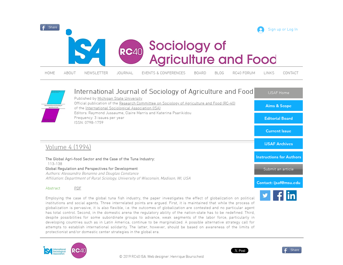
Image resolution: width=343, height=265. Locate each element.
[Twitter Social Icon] (265, 195)
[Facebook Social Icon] (278, 195)
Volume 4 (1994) (68, 148)
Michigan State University (120, 98)
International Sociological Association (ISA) (123, 108)
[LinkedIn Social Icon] (291, 195)
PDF (77, 188)
